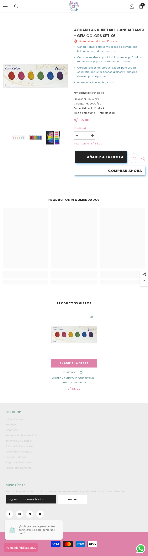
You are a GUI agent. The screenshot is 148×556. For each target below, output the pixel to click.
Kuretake (93, 99)
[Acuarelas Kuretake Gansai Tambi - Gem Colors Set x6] (74, 334)
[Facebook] (9, 514)
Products (23, 16)
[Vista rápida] (91, 316)
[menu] (5, 6)
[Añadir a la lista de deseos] (81, 372)
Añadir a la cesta (104, 156)
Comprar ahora (125, 170)
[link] (133, 158)
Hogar (9, 16)
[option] (35, 75)
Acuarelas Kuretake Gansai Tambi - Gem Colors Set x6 (74, 380)
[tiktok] (30, 514)
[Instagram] (19, 514)
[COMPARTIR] (141, 158)
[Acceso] (132, 6)
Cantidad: (80, 128)
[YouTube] (40, 514)
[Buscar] (16, 6)
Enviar (72, 499)
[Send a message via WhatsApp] (140, 548)
